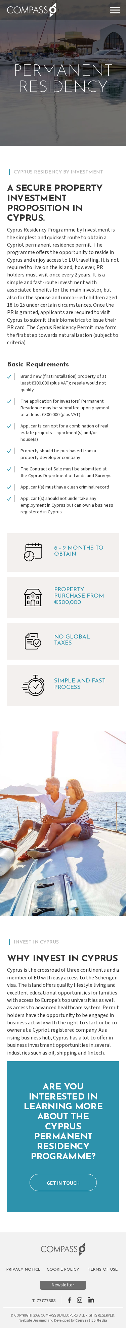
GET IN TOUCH (63, 1183)
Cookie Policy (63, 1270)
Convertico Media (91, 1320)
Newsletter (63, 1285)
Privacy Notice (23, 1270)
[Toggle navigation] (115, 10)
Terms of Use (103, 1270)
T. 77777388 (43, 1300)
